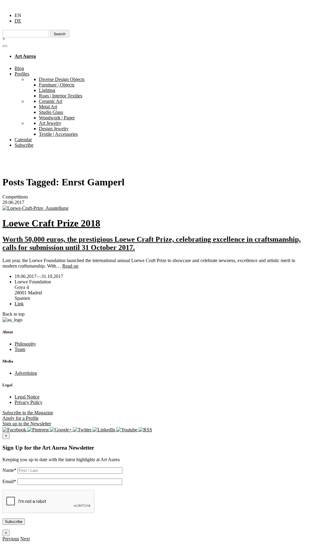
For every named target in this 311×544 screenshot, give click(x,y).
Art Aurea (25, 56)
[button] (10, 538)
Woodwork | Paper (57, 117)
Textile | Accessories (58, 134)
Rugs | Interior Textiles (60, 95)
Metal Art (48, 106)
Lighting (47, 90)
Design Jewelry (54, 128)
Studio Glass (51, 112)
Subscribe (24, 145)
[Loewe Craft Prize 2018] (155, 208)
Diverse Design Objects (61, 79)
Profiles (22, 73)
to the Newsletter (26, 423)
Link (19, 303)
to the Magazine (27, 412)
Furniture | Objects (56, 84)
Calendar (23, 139)
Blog (19, 68)
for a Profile (20, 418)
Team (20, 349)
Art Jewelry (50, 123)
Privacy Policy (29, 402)
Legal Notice (27, 396)
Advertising (26, 373)
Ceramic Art (50, 101)
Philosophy (25, 343)
